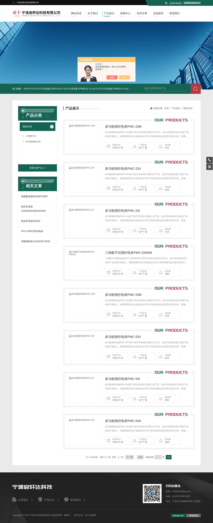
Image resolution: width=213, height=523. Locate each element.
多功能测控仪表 (33, 141)
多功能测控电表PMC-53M (123, 295)
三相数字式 (31, 136)
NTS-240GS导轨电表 (32, 231)
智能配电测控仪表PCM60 (34, 196)
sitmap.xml (178, 515)
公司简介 (23, 499)
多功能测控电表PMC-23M (123, 126)
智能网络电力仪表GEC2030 (35, 241)
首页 (166, 108)
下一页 (130, 457)
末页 (140, 457)
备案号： (68, 515)
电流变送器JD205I (30, 221)
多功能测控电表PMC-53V (123, 337)
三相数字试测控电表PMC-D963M (128, 252)
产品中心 (49, 499)
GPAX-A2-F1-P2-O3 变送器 (64, 88)
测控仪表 (27, 126)
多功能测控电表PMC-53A (123, 421)
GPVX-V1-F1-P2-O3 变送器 (37, 88)
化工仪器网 (90, 515)
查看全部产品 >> (37, 168)
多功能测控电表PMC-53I (122, 379)
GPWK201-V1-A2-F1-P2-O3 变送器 (95, 88)
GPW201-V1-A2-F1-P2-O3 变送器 (129, 88)
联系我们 (75, 499)
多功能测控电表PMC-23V (123, 168)
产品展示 (176, 108)
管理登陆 (193, 515)
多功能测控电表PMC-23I (122, 210)
